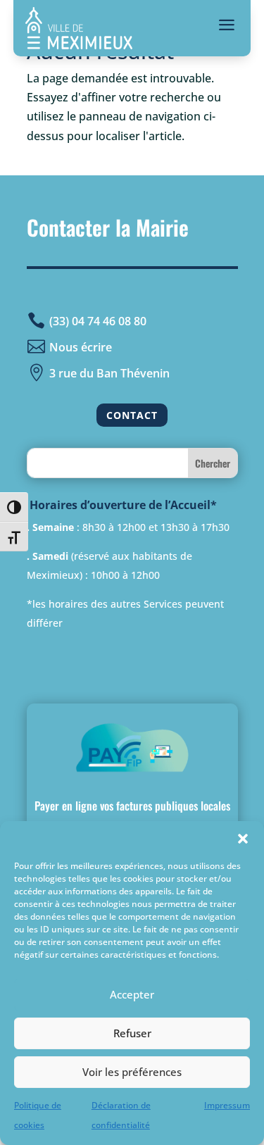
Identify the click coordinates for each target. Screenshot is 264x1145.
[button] (243, 839)
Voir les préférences (132, 1072)
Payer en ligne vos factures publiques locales (132, 805)
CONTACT (132, 415)
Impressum (227, 1105)
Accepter (132, 994)
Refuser (132, 1033)
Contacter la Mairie (108, 227)
